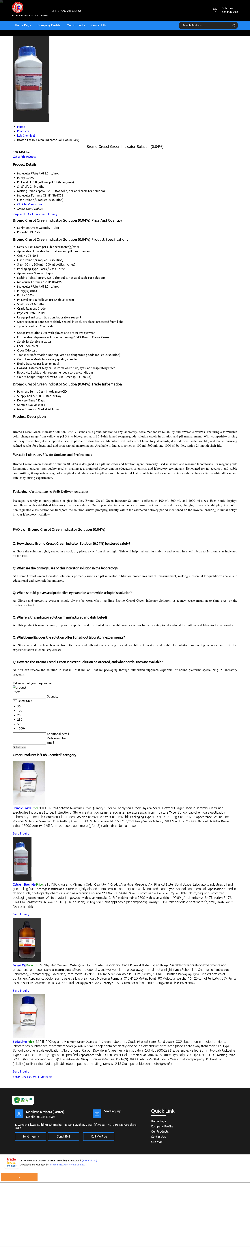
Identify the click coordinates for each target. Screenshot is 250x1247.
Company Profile (49, 25)
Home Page (23, 25)
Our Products (76, 25)
